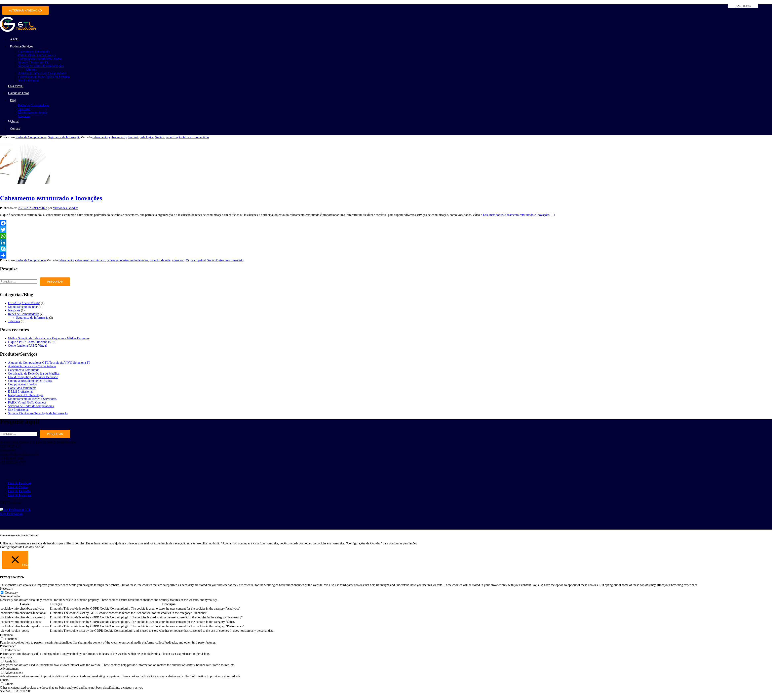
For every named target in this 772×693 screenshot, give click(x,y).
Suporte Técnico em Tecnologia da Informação (38, 413)
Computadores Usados (22, 384)
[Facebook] (386, 223)
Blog (13, 100)
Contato (15, 128)
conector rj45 (180, 260)
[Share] (386, 255)
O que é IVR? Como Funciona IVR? (31, 342)
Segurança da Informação (64, 137)
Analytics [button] (6, 657)
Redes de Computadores (33, 105)
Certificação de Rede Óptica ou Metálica (44, 77)
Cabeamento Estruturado (33, 51)
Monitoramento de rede (33, 112)
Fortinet (133, 137)
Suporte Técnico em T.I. (33, 62)
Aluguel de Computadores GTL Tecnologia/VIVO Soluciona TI (49, 362)
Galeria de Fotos (18, 93)
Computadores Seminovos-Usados (40, 59)
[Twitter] (386, 229)
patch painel (198, 260)
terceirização (174, 137)
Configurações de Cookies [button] (17, 547)
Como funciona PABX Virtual (27, 345)
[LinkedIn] (386, 242)
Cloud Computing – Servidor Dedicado (33, 377)
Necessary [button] (6, 588)
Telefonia (24, 109)
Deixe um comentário (195, 137)
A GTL (15, 39)
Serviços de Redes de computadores (41, 66)
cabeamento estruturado (90, 260)
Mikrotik (31, 69)
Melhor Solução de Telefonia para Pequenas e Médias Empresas (48, 338)
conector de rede (160, 260)
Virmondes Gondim (65, 208)
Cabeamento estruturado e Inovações (51, 198)
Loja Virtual (15, 86)
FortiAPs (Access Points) (24, 303)
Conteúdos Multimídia (22, 388)
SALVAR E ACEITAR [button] (15, 691)
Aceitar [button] (39, 547)
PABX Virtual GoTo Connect (37, 55)
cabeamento (100, 137)
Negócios (24, 116)
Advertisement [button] (9, 668)
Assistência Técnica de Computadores (42, 73)
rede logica (147, 137)
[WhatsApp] (386, 236)
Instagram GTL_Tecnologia (25, 395)
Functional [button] (6, 635)
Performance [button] (8, 646)
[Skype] (386, 249)
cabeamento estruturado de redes (127, 260)
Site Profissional (28, 80)
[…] (519, 215)
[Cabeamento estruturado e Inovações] (25, 188)
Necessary (11, 592)
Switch (159, 137)
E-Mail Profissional (20, 391)
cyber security (118, 137)
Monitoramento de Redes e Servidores (32, 398)
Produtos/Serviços (21, 46)
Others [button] (4, 680)
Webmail (13, 121)
